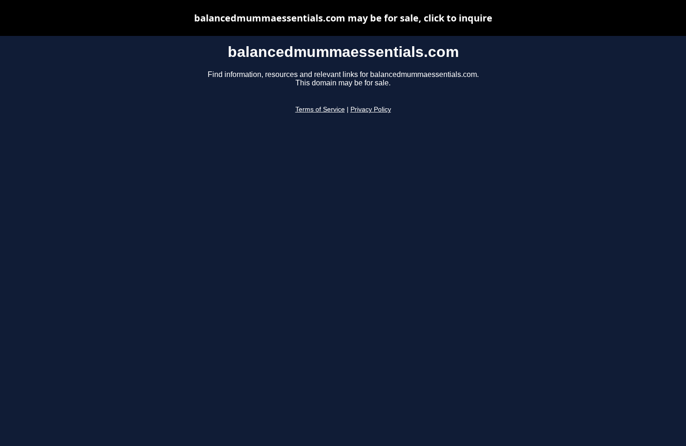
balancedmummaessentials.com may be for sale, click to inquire (343, 18)
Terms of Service (320, 109)
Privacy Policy (370, 109)
